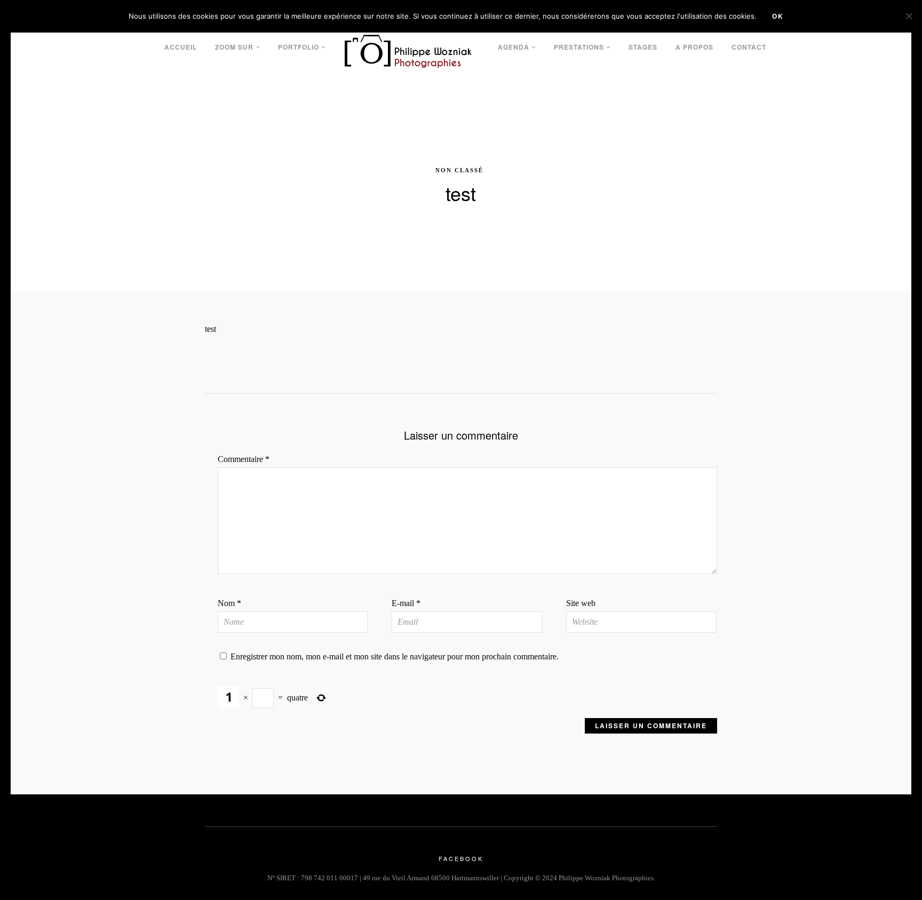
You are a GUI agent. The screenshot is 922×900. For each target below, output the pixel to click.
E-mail (406, 603)
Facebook (461, 858)
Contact (749, 47)
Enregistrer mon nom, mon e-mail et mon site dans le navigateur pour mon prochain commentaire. (394, 656)
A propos (694, 47)
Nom (229, 603)
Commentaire (243, 459)
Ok (778, 16)
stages (643, 47)
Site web (580, 603)
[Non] (908, 16)
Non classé (459, 170)
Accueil (180, 47)
